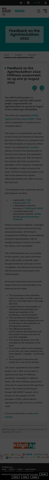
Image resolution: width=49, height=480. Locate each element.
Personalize (34, 477)
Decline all (15, 477)
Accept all (25, 477)
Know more (43, 474)
